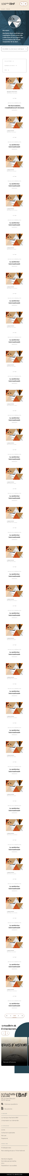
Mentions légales (6, 1159)
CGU (2, 1163)
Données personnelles (8, 1161)
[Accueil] (8, 4)
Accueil (3, 9)
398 (14, 1015)
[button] (14, 49)
